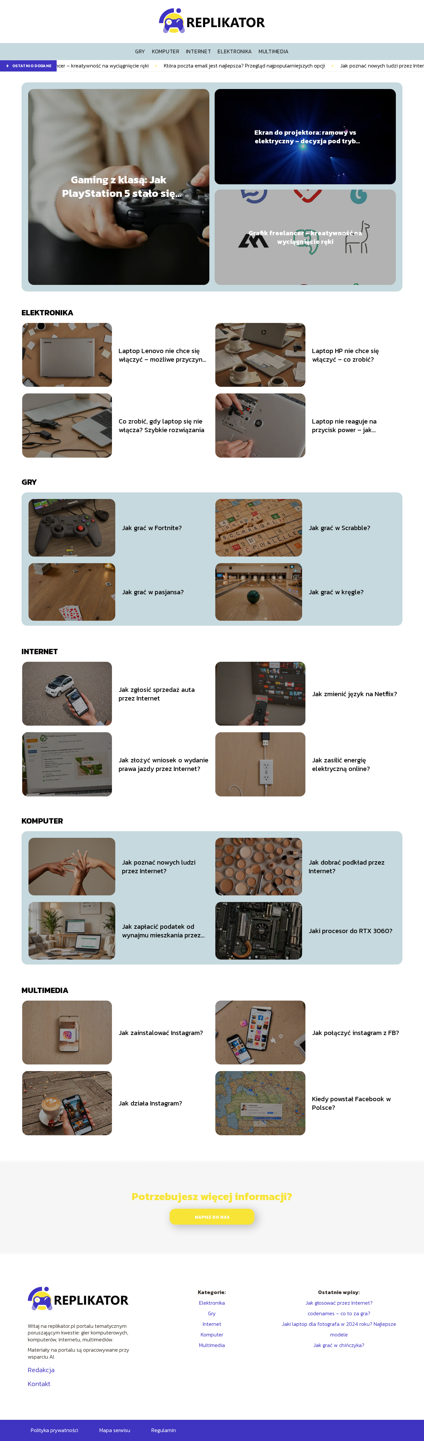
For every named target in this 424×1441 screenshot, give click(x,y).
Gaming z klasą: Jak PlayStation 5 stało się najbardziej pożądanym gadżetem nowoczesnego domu (118, 187)
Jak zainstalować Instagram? (161, 1032)
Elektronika (48, 312)
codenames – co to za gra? (339, 1313)
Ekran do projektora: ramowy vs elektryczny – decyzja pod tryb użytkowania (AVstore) (305, 136)
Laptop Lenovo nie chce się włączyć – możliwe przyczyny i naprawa (162, 355)
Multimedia (45, 990)
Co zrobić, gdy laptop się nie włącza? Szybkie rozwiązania (161, 425)
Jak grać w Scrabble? (339, 527)
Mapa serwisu (114, 1430)
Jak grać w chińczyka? (338, 1345)
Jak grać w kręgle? (336, 592)
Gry (29, 482)
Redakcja (41, 1370)
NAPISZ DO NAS (212, 1217)
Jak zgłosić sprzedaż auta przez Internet (157, 693)
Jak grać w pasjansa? (153, 592)
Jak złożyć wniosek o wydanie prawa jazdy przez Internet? (163, 764)
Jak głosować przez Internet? (339, 1303)
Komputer (42, 821)
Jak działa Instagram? (150, 1103)
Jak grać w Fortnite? (152, 527)
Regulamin (163, 1430)
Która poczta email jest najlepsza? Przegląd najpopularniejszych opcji (188, 65)
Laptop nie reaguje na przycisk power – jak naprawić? (344, 425)
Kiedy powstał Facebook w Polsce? (351, 1103)
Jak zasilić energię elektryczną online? (341, 764)
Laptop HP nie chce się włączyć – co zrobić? (345, 355)
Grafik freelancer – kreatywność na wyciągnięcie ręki (305, 237)
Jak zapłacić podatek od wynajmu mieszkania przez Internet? (161, 930)
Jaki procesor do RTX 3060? (351, 930)
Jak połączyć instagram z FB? (355, 1032)
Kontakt (39, 1383)
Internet (40, 651)
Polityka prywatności (54, 1430)
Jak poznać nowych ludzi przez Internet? (331, 65)
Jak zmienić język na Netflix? (354, 694)
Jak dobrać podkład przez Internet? (347, 866)
